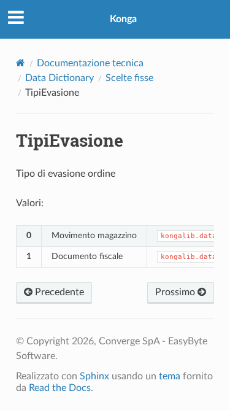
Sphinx (94, 376)
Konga (123, 19)
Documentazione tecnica (90, 63)
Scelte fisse (129, 78)
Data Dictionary (59, 78)
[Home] (20, 63)
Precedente (58, 292)
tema (169, 376)
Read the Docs (60, 388)
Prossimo (176, 292)
